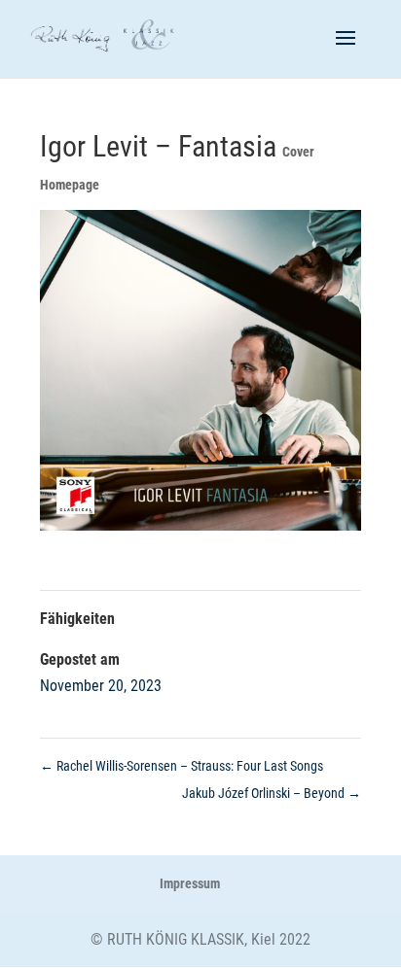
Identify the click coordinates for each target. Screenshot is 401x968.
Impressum (190, 883)
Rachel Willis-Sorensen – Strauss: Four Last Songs (181, 766)
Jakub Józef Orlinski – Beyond (271, 793)
